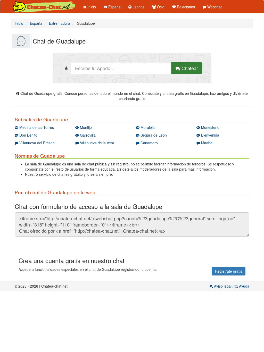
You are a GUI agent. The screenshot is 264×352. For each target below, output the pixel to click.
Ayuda (243, 286)
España (114, 6)
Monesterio (209, 127)
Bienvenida (209, 135)
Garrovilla (87, 135)
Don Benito (27, 135)
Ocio (160, 6)
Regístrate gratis (228, 271)
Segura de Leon (153, 135)
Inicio (91, 6)
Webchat (214, 6)
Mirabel (206, 142)
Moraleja (147, 127)
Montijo (85, 127)
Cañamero (148, 142)
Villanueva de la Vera (96, 142)
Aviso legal (223, 286)
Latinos (137, 6)
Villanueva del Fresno (36, 142)
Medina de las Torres (36, 127)
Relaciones (185, 6)
